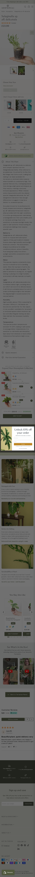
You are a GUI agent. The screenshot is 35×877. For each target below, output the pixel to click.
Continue (23, 444)
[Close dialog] (33, 427)
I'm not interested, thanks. (23, 448)
